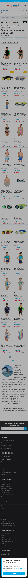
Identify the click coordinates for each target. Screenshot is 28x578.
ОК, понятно (14, 573)
